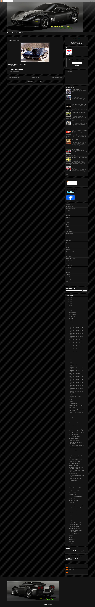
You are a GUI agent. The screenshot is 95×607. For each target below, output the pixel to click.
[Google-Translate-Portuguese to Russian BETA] (78, 40)
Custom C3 (71, 502)
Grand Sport (69, 238)
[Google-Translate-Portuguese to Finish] (79, 40)
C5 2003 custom (72, 454)
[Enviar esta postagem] (25, 64)
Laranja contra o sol (73, 500)
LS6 (67, 249)
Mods (14, 65)
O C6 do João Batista (73, 465)
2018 (69, 297)
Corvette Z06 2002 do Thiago (78, 112)
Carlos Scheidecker (72, 567)
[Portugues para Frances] (75, 39)
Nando (69, 572)
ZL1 (67, 276)
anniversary (69, 206)
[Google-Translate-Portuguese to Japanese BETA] (75, 40)
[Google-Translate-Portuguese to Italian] (78, 39)
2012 (69, 309)
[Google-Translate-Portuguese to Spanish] (79, 39)
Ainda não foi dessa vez (74, 533)
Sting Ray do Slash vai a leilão (78, 96)
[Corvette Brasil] (70, 199)
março (70, 537)
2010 (69, 543)
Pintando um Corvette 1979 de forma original (75, 531)
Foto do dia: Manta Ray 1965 (75, 447)
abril (70, 535)
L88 (67, 244)
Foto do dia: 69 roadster (74, 440)
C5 (67, 219)
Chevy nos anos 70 (73, 473)
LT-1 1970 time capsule (74, 526)
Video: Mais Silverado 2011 (75, 524)
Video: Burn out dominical (74, 436)
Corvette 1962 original (74, 416)
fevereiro (71, 539)
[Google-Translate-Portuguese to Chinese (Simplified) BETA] (73, 40)
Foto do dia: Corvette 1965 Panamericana (75, 508)
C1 (67, 210)
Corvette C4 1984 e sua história (79, 104)
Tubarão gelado (72, 492)
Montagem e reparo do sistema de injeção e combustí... (76, 468)
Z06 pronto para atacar (74, 457)
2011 (69, 310)
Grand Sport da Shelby (74, 438)
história (68, 240)
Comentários (71, 184)
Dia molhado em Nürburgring (75, 459)
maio (70, 325)
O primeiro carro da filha (74, 528)
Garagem (68, 233)
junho (70, 323)
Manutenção (69, 251)
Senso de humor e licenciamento (76, 405)
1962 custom (72, 498)
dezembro (71, 312)
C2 (11, 65)
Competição (69, 231)
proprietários (69, 258)
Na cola (70, 399)
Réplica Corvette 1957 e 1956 (78, 89)
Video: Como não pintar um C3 (75, 517)
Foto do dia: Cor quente (74, 520)
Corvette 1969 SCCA (73, 414)
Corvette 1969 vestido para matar (76, 445)
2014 (69, 305)
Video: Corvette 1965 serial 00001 (76, 432)
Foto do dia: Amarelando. (74, 394)
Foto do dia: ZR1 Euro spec (75, 461)
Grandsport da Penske (74, 482)
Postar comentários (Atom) (36, 81)
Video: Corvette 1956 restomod (76, 430)
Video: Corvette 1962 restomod (76, 412)
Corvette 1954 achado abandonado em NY (77, 140)
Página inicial (35, 77)
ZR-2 (67, 281)
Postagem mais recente (14, 77)
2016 (69, 301)
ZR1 (67, 283)
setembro (71, 318)
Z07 (67, 274)
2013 (69, 307)
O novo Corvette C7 (76, 149)
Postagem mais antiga (56, 77)
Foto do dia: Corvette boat (74, 490)
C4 (67, 217)
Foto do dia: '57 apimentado (75, 522)
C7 (67, 224)
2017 (69, 299)
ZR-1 (67, 279)
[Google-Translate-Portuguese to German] (76, 39)
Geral (67, 235)
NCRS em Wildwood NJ (74, 434)
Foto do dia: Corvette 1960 (75, 478)
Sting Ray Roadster (73, 480)
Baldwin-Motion (69, 208)
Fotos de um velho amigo (74, 463)
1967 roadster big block (74, 403)
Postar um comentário (14, 71)
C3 (67, 215)
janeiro (70, 541)
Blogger (50, 604)
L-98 (67, 242)
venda (67, 267)
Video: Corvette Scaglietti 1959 (75, 496)
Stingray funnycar (73, 483)
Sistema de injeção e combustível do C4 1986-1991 (76, 471)
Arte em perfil (72, 407)
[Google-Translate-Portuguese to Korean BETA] (76, 40)
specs (67, 263)
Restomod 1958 (72, 494)
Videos (67, 269)
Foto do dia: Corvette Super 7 (75, 449)
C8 (67, 226)
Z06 (67, 272)
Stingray (68, 265)
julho (70, 322)
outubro (71, 316)
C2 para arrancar (14, 40)
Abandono (71, 401)
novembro (71, 314)
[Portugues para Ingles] (73, 39)
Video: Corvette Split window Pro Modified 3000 (76, 392)
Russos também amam (74, 518)
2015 (69, 303)
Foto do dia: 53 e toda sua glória (76, 505)
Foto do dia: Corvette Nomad (75, 455)
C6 (67, 222)
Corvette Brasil (68, 194)
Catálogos (68, 229)
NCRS (67, 256)
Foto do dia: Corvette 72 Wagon (76, 428)
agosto (70, 320)
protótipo (68, 260)
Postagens (70, 182)
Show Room (71, 420)
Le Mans (68, 247)
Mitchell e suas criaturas (74, 504)
